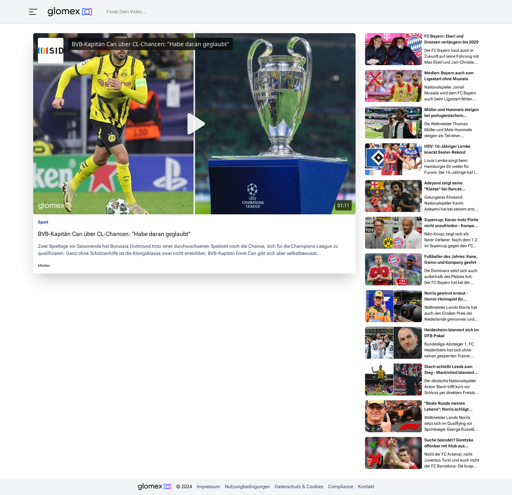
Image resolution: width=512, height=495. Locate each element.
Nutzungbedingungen (247, 486)
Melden (44, 265)
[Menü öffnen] (33, 12)
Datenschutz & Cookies (299, 486)
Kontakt (366, 486)
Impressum (208, 486)
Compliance (340, 486)
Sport (43, 222)
